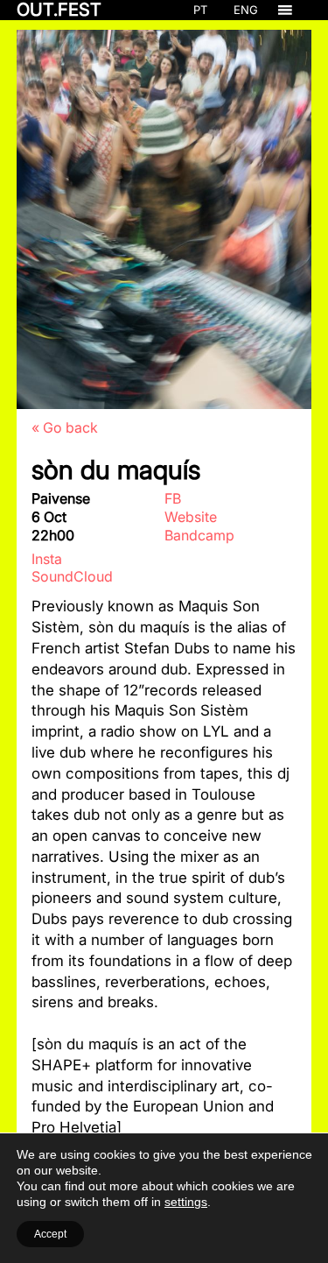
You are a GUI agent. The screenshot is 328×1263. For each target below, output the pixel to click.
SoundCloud (72, 576)
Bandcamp (199, 535)
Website (190, 517)
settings (185, 1202)
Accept (50, 1234)
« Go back (64, 427)
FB (172, 498)
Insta (46, 559)
